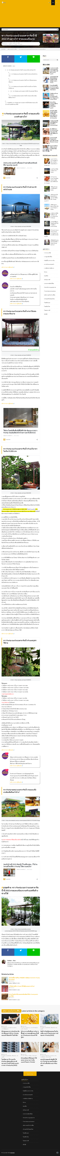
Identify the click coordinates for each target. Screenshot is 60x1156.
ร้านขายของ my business (50, 291)
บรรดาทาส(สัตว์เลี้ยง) (49, 283)
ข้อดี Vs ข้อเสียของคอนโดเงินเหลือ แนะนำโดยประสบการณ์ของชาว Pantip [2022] (49, 1033)
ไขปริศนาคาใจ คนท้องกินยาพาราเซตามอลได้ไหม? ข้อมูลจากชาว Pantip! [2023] (54, 96)
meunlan (12, 1152)
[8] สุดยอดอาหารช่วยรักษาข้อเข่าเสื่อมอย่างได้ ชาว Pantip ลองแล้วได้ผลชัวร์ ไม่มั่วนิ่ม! (11, 1033)
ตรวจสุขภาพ (10, 1027)
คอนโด (43, 1027)
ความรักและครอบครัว (49, 264)
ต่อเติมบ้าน (11, 44)
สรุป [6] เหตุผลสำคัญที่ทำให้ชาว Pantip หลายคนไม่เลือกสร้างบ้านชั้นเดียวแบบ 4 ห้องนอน (48, 1062)
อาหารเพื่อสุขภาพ (5, 1028)
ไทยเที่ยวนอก (47, 302)
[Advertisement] (30, 16)
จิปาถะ (45, 272)
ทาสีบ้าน (26, 1055)
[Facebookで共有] (8, 59)
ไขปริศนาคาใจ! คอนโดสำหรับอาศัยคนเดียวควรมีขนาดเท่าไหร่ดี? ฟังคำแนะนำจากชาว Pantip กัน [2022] (10, 1062)
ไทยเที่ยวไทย (47, 306)
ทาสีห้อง (30, 1055)
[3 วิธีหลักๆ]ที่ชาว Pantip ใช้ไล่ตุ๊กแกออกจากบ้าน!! (22, 986)
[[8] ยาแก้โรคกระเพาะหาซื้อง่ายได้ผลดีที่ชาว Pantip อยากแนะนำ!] (46, 105)
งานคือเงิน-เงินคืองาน (49, 268)
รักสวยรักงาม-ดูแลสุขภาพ (50, 287)
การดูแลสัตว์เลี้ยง (48, 256)
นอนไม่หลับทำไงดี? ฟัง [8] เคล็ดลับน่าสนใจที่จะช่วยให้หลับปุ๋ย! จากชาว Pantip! (54, 79)
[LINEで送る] (33, 59)
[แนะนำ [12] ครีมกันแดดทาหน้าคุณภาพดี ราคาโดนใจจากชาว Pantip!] (46, 140)
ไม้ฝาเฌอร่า (34, 1055)
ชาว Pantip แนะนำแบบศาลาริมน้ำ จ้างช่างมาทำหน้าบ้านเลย (23, 74)
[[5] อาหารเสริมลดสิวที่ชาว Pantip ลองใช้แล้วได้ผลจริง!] (46, 148)
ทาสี (23, 1055)
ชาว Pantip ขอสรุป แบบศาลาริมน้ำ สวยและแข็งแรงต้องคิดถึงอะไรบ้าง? (23, 96)
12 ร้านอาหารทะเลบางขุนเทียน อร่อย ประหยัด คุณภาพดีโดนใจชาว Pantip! (51, 180)
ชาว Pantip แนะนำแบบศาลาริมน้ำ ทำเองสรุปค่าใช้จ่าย (24, 91)
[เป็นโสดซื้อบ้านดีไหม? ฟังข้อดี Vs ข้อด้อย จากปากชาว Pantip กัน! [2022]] (5, 980)
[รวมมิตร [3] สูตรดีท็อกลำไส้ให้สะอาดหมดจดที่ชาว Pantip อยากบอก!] (46, 123)
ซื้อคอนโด (53, 1027)
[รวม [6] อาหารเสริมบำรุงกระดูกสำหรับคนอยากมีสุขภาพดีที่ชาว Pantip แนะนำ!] (46, 70)
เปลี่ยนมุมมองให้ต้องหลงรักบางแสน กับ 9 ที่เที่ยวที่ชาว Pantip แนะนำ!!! (51, 197)
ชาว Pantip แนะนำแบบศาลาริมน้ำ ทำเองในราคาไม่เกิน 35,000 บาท (23, 87)
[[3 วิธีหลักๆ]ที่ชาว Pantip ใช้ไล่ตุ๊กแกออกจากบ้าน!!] (5, 988)
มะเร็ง (23, 1027)
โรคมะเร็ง (26, 1028)
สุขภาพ (14, 1027)
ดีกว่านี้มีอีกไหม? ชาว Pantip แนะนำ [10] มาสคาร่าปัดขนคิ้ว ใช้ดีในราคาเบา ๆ (54, 131)
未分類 (45, 314)
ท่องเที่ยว (46, 275)
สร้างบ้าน (52, 1055)
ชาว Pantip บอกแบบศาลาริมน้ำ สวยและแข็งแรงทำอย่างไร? (21, 70)
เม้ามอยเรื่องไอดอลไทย (49, 298)
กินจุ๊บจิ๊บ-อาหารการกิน (49, 260)
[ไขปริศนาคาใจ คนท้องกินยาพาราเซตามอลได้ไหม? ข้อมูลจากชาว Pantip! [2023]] (46, 96)
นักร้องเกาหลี (47, 279)
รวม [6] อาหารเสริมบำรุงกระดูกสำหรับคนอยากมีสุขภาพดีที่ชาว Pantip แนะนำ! (54, 70)
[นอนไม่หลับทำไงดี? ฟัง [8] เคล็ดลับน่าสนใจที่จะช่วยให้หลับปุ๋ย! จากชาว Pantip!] (46, 79)
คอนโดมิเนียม (47, 1027)
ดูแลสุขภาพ (5, 1027)
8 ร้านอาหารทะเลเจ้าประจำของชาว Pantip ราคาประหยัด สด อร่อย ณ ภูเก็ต (51, 233)
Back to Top (30, 1074)
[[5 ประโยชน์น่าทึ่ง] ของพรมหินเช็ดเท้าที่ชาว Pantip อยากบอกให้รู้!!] (5, 996)
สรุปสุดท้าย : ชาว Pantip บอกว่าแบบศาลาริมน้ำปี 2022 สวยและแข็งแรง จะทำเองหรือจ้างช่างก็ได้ (21, 103)
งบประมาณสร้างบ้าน (46, 1055)
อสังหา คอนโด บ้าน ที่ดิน (15, 43)
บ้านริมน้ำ (15, 44)
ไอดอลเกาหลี (47, 310)
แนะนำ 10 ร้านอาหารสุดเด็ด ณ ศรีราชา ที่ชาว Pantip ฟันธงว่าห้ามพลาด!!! (51, 162)
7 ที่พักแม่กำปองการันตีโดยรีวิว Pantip (53, 188)
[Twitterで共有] (20, 59)
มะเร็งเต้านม (27, 1027)
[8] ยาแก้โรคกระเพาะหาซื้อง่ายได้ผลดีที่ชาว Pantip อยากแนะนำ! (54, 105)
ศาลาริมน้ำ (20, 44)
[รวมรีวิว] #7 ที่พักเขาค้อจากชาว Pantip (54, 170)
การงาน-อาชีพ (47, 252)
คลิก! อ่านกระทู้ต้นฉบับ (7, 267)
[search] (57, 29)
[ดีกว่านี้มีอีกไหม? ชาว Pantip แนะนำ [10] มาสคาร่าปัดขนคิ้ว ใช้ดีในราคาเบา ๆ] (46, 131)
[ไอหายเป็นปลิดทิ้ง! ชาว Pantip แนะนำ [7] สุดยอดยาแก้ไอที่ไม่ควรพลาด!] (46, 88)
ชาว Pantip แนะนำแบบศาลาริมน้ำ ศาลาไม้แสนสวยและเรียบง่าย (23, 81)
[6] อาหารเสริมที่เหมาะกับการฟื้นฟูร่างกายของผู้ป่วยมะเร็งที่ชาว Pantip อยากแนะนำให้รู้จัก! (30, 1034)
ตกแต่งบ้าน (6, 44)
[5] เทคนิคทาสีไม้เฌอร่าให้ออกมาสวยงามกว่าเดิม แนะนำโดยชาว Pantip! (29, 1060)
